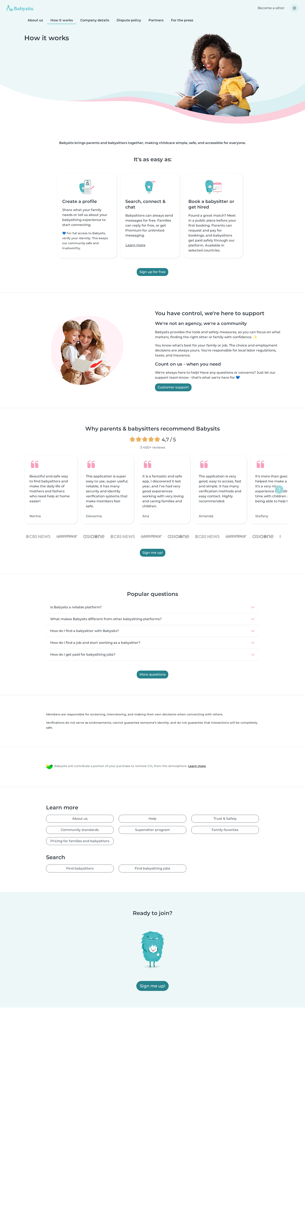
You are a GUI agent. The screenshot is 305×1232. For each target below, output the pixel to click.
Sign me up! (153, 553)
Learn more (135, 245)
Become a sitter (271, 8)
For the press (182, 20)
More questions (152, 674)
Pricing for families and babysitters (79, 841)
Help (152, 819)
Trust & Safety (225, 819)
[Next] (279, 489)
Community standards (80, 830)
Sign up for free (152, 272)
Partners (156, 20)
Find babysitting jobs (152, 868)
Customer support (173, 387)
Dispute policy (129, 20)
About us (35, 20)
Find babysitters (80, 868)
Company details (94, 20)
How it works (61, 20)
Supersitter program (152, 830)
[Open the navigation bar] (294, 8)
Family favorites (225, 830)
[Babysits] (20, 8)
